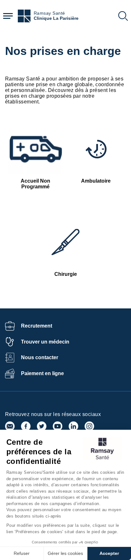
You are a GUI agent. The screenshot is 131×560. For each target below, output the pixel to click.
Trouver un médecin (45, 341)
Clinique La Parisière (56, 18)
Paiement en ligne (42, 373)
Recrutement (36, 326)
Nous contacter (39, 357)
